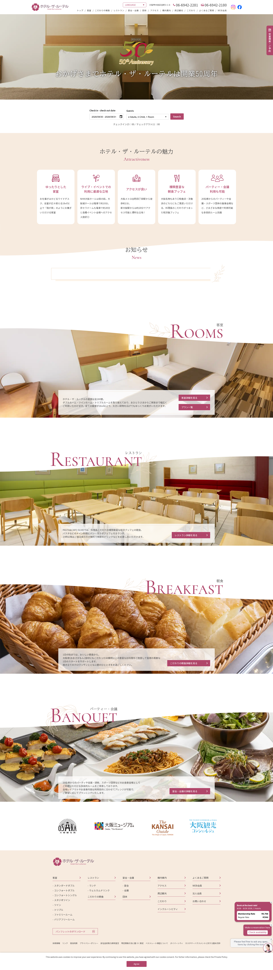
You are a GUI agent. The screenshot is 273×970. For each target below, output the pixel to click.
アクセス (154, 10)
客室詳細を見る (189, 397)
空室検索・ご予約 (269, 42)
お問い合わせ (199, 901)
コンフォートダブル (64, 890)
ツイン (57, 905)
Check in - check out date (102, 110)
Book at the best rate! (247, 905)
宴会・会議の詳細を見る (184, 791)
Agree (136, 963)
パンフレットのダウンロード (70, 931)
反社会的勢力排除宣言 (110, 943)
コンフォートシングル (65, 895)
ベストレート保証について (157, 943)
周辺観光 (179, 10)
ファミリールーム (63, 914)
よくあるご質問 (206, 10)
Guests (130, 110)
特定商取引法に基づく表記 (132, 943)
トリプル (58, 909)
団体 (144, 10)
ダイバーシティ (176, 943)
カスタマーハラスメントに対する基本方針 (202, 943)
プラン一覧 (187, 407)
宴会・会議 (133, 10)
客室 (89, 10)
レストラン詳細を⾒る (186, 535)
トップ (80, 10)
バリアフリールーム (64, 919)
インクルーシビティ (168, 909)
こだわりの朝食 (102, 10)
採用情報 (56, 943)
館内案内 (166, 10)
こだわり (191, 10)
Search (177, 116)
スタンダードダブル (64, 885)
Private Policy (220, 956)
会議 (126, 890)
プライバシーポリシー (89, 943)
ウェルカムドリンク (99, 890)
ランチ (92, 885)
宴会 (126, 885)
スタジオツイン (62, 900)
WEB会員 (222, 10)
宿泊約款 (73, 943)
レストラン (119, 10)
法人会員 (197, 893)
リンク (65, 943)
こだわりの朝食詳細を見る (183, 663)
